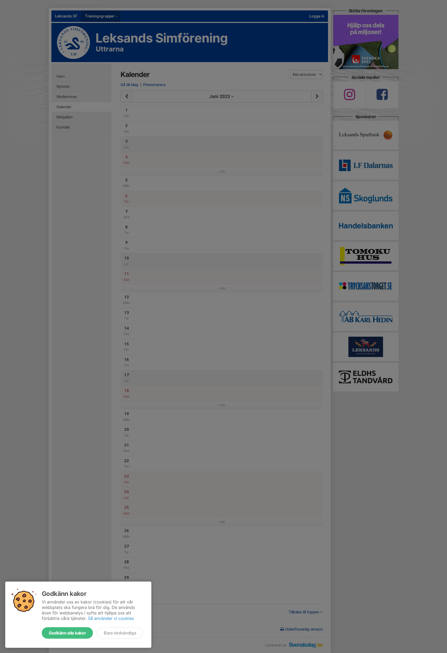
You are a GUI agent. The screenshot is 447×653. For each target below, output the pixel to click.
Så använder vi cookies (111, 618)
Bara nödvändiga (120, 633)
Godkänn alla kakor (67, 633)
